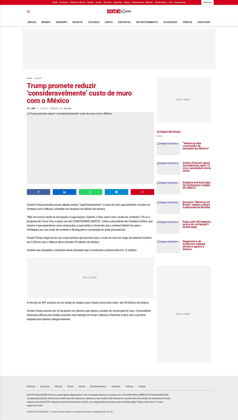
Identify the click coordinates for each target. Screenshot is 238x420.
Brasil (32, 22)
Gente (99, 2)
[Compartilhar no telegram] (116, 192)
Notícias (31, 386)
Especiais (204, 22)
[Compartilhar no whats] (90, 192)
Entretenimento (147, 22)
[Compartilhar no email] (142, 192)
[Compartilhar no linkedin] (64, 192)
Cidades (115, 386)
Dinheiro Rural (77, 2)
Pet (170, 2)
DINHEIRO (61, 22)
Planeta (107, 2)
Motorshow (138, 2)
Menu (127, 2)
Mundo (46, 22)
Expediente (180, 2)
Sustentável (161, 2)
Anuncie (207, 2)
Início (29, 78)
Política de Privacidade (37, 412)
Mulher (149, 2)
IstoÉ (54, 2)
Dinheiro (63, 2)
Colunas (94, 22)
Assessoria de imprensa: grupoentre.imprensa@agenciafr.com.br (82, 412)
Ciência (187, 22)
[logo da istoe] (119, 11)
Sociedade (170, 22)
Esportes (117, 2)
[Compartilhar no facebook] (38, 192)
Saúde (90, 2)
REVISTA (78, 22)
